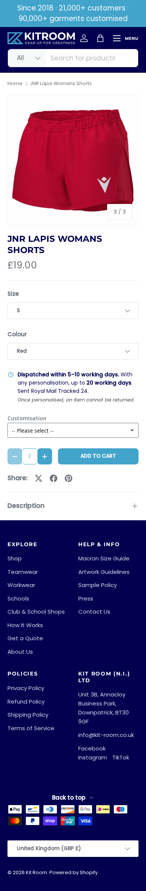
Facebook (92, 748)
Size (13, 294)
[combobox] (73, 58)
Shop (14, 558)
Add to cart (98, 456)
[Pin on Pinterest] (68, 478)
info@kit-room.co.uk (106, 735)
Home (14, 83)
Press (85, 598)
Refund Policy (26, 701)
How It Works (25, 625)
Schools (18, 598)
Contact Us (94, 611)
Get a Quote (25, 638)
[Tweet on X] (38, 478)
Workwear (21, 585)
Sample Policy (97, 585)
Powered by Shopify (73, 872)
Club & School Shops (36, 611)
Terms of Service (30, 728)
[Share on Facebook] (53, 478)
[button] (100, 38)
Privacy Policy (25, 688)
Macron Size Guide (104, 558)
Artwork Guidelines (104, 572)
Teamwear (22, 572)
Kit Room (36, 872)
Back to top (69, 797)
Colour (17, 334)
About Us (20, 652)
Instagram (92, 757)
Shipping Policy (27, 715)
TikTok (120, 757)
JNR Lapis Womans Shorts (61, 83)
